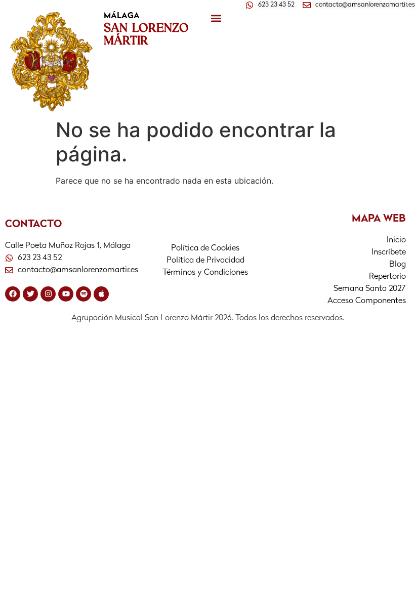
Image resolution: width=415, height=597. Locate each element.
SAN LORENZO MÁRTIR (146, 34)
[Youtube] (65, 294)
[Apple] (101, 294)
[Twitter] (30, 294)
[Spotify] (83, 294)
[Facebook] (12, 294)
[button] (216, 18)
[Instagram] (48, 294)
